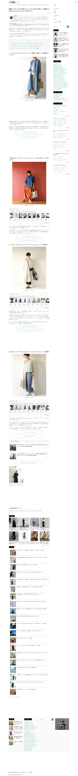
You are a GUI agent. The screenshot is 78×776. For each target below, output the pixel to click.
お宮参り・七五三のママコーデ (59, 78)
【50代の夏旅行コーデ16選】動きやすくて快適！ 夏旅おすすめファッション (29, 594)
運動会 (61, 125)
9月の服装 (64, 85)
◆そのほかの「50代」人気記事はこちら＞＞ (29, 462)
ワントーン (56, 156)
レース (65, 159)
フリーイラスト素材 (29, 772)
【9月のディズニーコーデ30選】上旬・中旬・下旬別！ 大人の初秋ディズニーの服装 (31, 601)
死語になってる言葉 (28, 748)
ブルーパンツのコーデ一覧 (29, 432)
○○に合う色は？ (56, 96)
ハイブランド (56, 72)
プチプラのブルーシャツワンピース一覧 (29, 136)
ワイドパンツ (64, 168)
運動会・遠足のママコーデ (58, 76)
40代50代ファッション (58, 65)
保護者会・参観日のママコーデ (59, 74)
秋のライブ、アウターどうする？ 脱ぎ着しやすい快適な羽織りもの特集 (63, 50)
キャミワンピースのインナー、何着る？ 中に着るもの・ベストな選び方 (29, 645)
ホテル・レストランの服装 (58, 79)
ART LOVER (23, 772)
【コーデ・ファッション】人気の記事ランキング (18, 733)
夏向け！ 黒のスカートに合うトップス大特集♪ (24, 638)
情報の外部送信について (16, 772)
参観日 (59, 124)
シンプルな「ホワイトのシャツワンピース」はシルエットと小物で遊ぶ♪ (25, 46)
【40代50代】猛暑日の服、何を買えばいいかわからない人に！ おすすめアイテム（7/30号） (32, 557)
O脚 (54, 134)
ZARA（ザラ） (63, 111)
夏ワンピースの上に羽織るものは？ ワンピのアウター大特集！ (27, 564)
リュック (62, 169)
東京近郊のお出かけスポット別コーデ (60, 81)
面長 (61, 133)
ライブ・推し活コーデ (57, 85)
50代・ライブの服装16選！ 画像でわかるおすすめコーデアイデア (28, 616)
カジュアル (61, 145)
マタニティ (56, 125)
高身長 (62, 134)
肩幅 (60, 136)
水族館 (55, 124)
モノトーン (61, 156)
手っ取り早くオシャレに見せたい (59, 98)
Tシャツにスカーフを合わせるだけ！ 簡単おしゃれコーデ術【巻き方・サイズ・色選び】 (31, 623)
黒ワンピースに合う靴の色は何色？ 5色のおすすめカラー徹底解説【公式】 (14, 542)
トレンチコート (56, 167)
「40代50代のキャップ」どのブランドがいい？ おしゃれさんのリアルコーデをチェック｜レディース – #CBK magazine (34, 543)
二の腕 (64, 136)
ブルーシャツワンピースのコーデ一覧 (29, 132)
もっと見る (67, 115)
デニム (61, 159)
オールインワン (56, 169)
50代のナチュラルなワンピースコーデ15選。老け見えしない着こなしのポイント (30, 682)
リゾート (55, 123)
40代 (59, 137)
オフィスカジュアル (63, 147)
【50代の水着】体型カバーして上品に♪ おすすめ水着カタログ (27, 667)
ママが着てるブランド (63, 72)
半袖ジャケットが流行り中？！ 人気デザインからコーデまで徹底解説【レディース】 (31, 660)
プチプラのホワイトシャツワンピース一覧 (29, 330)
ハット (55, 172)
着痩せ (55, 137)
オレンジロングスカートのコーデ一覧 (29, 236)
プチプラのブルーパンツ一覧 (29, 436)
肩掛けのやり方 (32, 746)
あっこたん (14, 510)
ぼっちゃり (56, 136)
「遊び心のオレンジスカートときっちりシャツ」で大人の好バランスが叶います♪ (26, 44)
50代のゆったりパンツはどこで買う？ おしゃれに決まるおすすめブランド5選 (30, 572)
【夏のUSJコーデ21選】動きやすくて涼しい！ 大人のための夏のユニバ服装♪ (30, 586)
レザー (61, 160)
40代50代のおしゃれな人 (58, 67)
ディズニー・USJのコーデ (58, 83)
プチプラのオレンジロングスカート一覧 (29, 240)
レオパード (56, 159)
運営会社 (9, 772)
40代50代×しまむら (57, 69)
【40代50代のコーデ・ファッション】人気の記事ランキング (27, 689)
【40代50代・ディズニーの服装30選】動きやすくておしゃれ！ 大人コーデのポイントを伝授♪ (32, 674)
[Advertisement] (29, 147)
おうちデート (64, 120)
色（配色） (39, 510)
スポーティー (56, 146)
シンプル (61, 146)
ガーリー (55, 145)
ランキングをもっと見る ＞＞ (14, 696)
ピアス (59, 172)
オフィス (55, 120)
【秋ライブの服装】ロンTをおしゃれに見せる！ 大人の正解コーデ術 (63, 44)
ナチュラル (56, 147)
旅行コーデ (66, 83)
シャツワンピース (64, 167)
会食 (59, 120)
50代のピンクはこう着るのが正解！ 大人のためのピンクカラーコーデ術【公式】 (44, 542)
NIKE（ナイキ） (56, 111)
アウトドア (61, 123)
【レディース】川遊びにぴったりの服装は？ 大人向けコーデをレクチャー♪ (29, 630)
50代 (10, 510)
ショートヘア (56, 133)
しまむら (55, 112)
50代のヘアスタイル (28, 721)
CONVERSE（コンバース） (58, 110)
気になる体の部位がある (58, 94)
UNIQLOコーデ (64, 69)
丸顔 (64, 133)
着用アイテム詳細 (29, 100)
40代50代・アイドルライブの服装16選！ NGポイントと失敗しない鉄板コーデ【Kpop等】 (32, 608)
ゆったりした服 (33, 510)
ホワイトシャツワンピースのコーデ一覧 (29, 326)
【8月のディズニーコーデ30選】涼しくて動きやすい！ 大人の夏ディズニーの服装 (30, 550)
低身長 (58, 134)
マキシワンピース (57, 168)
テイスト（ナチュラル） (26, 510)
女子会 (66, 123)
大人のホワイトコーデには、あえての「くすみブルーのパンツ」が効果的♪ (25, 48)
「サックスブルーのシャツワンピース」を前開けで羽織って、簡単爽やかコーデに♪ (27, 43)
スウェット (56, 160)
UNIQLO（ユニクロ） (57, 107)
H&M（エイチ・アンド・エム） (59, 114)
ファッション (12, 512)
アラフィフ (19, 510)
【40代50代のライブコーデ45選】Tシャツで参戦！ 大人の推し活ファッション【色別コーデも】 (33, 579)
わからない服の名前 (57, 88)
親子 (63, 124)
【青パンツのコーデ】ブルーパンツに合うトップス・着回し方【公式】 (34, 529)
